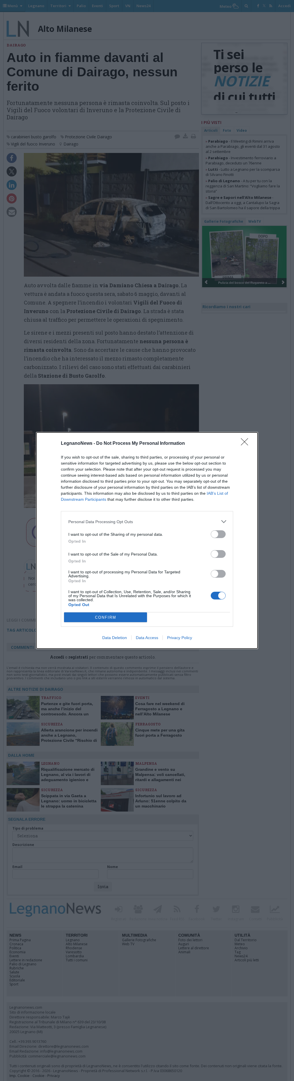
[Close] (246, 443)
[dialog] (147, 540)
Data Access (147, 637)
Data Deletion (114, 637)
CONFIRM (105, 617)
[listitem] (147, 522)
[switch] (218, 534)
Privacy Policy (179, 637)
